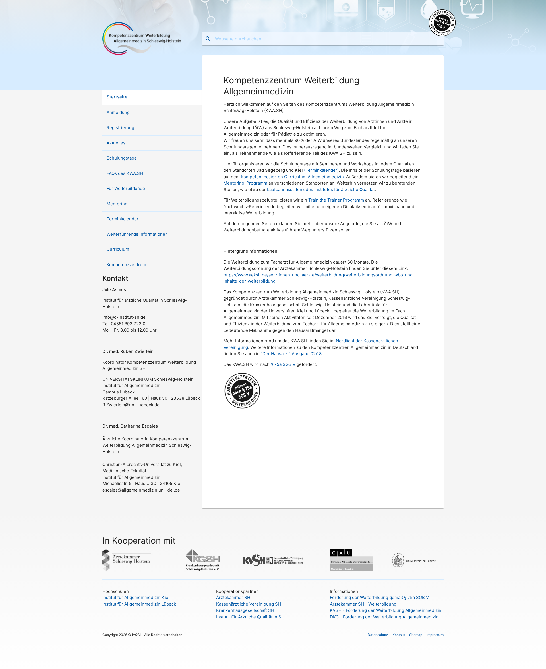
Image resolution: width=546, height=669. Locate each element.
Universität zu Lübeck (414, 560)
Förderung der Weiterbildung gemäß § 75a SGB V (379, 597)
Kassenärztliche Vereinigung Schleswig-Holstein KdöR (273, 560)
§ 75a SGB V (283, 364)
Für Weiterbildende (126, 188)
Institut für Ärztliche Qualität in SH (250, 617)
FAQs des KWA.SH (125, 173)
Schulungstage (122, 158)
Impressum (435, 635)
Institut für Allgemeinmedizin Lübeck (139, 604)
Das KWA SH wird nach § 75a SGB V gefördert (442, 23)
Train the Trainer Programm (336, 200)
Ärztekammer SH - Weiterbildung (363, 604)
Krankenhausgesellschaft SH (245, 610)
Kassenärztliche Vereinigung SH (248, 604)
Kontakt (398, 635)
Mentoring (117, 203)
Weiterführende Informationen (137, 234)
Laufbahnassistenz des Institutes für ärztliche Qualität (321, 189)
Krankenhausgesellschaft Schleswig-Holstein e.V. (203, 560)
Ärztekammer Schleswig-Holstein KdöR (132, 560)
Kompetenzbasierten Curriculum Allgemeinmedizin (292, 176)
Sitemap (415, 635)
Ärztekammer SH (233, 597)
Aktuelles (116, 143)
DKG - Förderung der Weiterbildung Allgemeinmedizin (384, 617)
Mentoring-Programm (245, 183)
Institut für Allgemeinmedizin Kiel (135, 597)
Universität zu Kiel (343, 560)
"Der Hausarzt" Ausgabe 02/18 (291, 353)
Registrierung (120, 127)
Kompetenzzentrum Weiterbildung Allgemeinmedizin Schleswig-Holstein (141, 38)
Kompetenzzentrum (126, 264)
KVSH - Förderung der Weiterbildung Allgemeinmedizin (385, 610)
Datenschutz (378, 635)
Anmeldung (118, 112)
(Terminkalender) (321, 170)
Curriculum (118, 249)
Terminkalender (122, 218)
